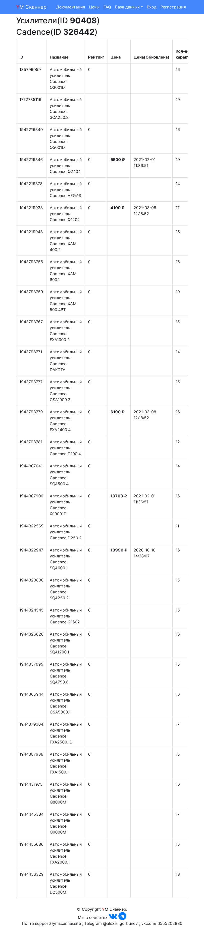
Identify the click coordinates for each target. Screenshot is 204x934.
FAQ (107, 6)
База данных (127, 6)
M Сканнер (31, 7)
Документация (70, 6)
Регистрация (173, 6)
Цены (94, 6)
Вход (151, 6)
